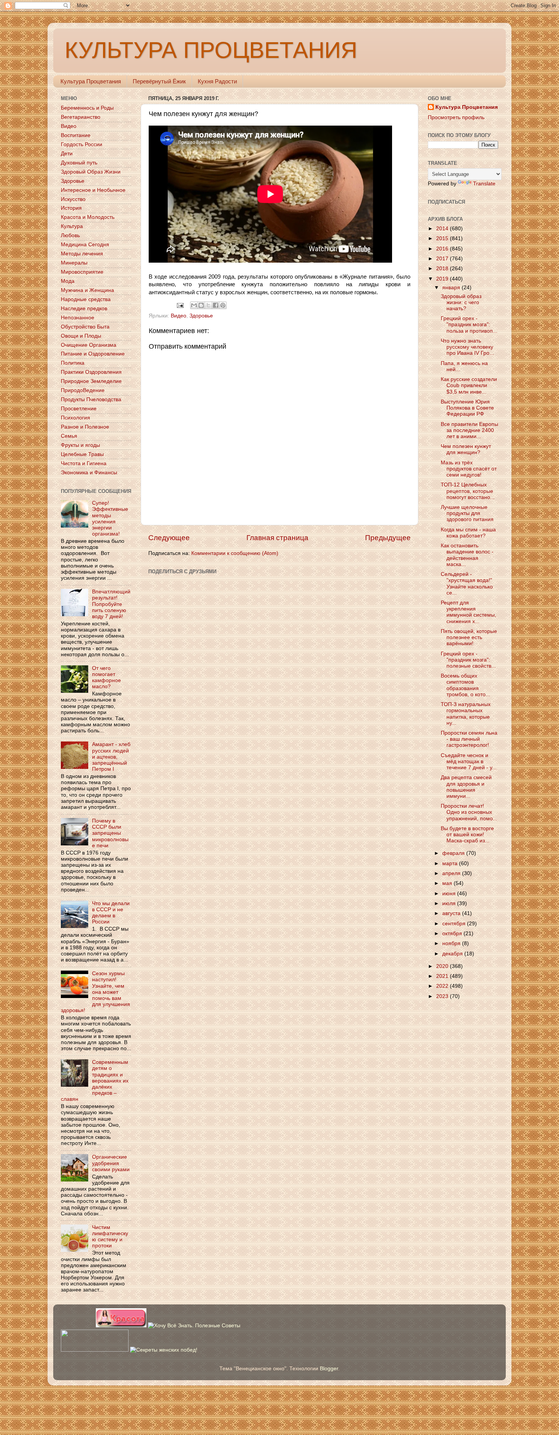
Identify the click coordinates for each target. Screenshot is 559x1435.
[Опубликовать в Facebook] (215, 305)
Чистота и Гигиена (83, 463)
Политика (72, 363)
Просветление (79, 408)
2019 (443, 279)
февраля (454, 853)
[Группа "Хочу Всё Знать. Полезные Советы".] (194, 1325)
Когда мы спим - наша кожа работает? (468, 533)
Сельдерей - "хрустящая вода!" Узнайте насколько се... (467, 583)
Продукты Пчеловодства (91, 399)
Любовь (70, 235)
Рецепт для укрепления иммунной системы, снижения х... (468, 612)
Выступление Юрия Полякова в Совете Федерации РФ (467, 408)
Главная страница (277, 538)
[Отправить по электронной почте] (194, 305)
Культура (72, 226)
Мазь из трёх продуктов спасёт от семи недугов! (469, 469)
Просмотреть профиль (456, 117)
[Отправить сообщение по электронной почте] (180, 305)
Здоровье (201, 316)
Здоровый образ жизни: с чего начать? (461, 302)
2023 (443, 996)
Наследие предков (84, 308)
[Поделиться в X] (208, 305)
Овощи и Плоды (81, 336)
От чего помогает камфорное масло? (106, 677)
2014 (443, 228)
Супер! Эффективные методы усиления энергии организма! (110, 518)
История (71, 208)
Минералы (74, 263)
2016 (443, 249)
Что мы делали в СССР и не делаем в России (111, 913)
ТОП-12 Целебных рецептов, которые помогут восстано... (468, 491)
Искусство (73, 199)
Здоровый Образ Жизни (91, 172)
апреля (452, 873)
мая (448, 883)
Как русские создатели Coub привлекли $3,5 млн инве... (469, 385)
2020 (443, 966)
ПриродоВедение (83, 390)
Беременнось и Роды (87, 108)
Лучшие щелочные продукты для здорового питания (467, 513)
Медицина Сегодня (85, 244)
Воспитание (76, 135)
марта (450, 863)
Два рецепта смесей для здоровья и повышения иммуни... (466, 787)
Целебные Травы (82, 454)
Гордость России (81, 144)
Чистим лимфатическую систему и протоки (110, 1237)
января (452, 287)
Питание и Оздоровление (93, 354)
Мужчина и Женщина (87, 290)
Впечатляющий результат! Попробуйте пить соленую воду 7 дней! (111, 604)
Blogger (329, 1368)
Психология (75, 418)
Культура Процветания (90, 81)
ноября (452, 943)
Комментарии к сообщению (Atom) (234, 553)
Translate (484, 184)
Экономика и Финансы (89, 472)
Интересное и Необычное (93, 190)
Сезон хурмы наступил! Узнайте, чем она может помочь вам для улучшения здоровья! (95, 992)
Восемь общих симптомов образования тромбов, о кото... (465, 685)
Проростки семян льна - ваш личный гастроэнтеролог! (469, 739)
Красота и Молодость (87, 217)
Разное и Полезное (85, 427)
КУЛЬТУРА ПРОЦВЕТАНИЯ (211, 50)
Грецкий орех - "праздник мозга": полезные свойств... (468, 660)
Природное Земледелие (91, 381)
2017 (443, 258)
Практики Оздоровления (91, 372)
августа (452, 913)
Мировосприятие (82, 272)
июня (449, 893)
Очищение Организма (88, 345)
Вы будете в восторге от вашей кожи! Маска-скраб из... (467, 834)
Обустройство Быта (85, 327)
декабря (453, 954)
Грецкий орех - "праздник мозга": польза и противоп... (469, 324)
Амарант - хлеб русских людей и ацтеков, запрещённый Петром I (111, 756)
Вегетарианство (80, 117)
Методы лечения (82, 254)
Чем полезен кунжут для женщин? (466, 449)
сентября (454, 923)
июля (449, 903)
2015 (443, 238)
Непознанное (77, 317)
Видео (178, 316)
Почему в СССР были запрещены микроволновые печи (110, 833)
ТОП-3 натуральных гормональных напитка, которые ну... (466, 714)
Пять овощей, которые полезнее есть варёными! (469, 637)
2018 (443, 268)
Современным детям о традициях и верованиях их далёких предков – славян (95, 1080)
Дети (67, 153)
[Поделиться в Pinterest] (223, 305)
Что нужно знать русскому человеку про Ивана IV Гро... (467, 347)
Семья (69, 436)
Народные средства (86, 299)
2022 (443, 986)
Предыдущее (388, 538)
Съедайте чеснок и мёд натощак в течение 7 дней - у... (469, 761)
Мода (68, 281)
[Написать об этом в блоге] (201, 305)
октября (453, 933)
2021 (443, 976)
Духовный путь (79, 163)
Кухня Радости (217, 81)
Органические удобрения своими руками (111, 1163)
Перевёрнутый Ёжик (159, 81)
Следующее (169, 538)
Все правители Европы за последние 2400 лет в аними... (469, 430)
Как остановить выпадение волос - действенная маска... (467, 555)
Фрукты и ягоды (80, 445)
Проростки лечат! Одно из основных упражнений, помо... (469, 812)
